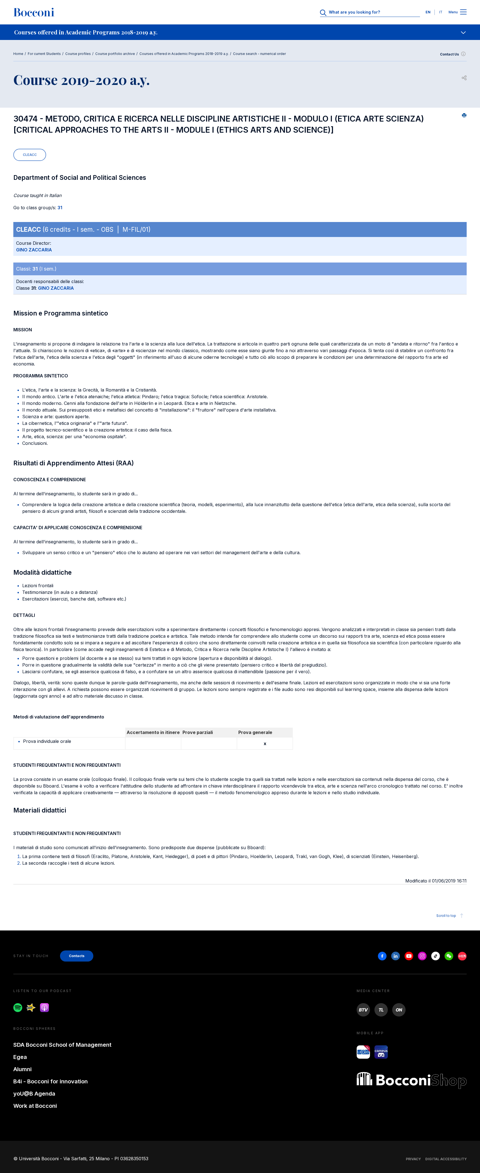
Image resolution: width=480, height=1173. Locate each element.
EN (428, 12)
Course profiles (78, 54)
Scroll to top (446, 916)
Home (18, 54)
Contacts (76, 956)
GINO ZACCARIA (34, 250)
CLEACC (30, 155)
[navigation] (240, 32)
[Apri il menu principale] (463, 12)
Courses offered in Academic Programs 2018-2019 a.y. (184, 54)
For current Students (44, 54)
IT (440, 12)
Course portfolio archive (115, 54)
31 (60, 207)
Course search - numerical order (259, 54)
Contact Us (449, 54)
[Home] (33, 12)
